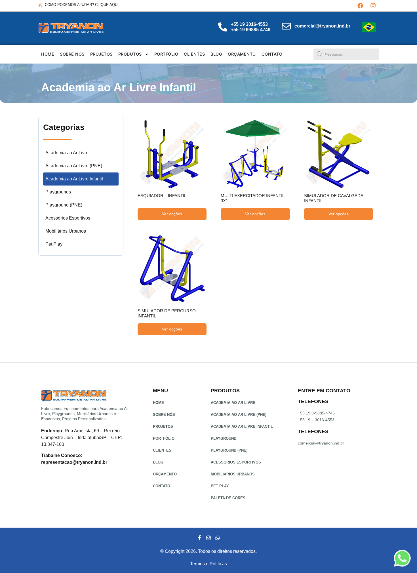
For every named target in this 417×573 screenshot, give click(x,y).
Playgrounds (58, 191)
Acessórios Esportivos (67, 218)
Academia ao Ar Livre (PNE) (73, 165)
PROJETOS (101, 54)
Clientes (194, 54)
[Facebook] (360, 5)
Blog (216, 54)
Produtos (130, 54)
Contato (272, 54)
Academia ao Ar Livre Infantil (74, 178)
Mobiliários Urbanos (65, 231)
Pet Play (53, 244)
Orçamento (242, 54)
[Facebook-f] (199, 537)
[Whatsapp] (217, 537)
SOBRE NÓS (72, 54)
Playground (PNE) (63, 205)
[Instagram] (373, 5)
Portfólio (166, 54)
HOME (47, 54)
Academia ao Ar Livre (67, 152)
